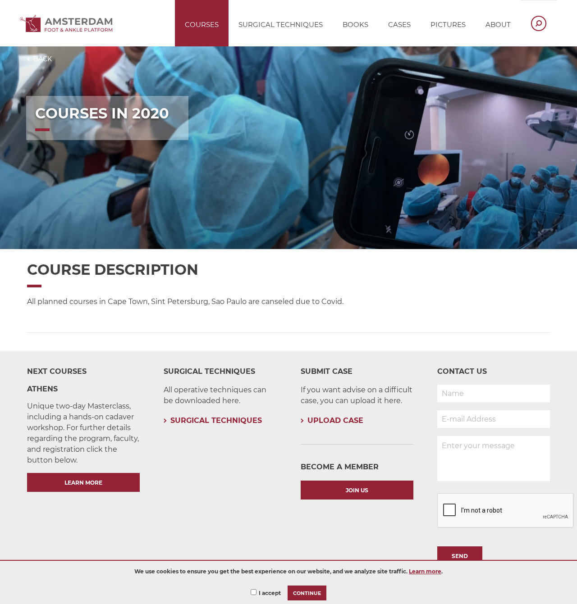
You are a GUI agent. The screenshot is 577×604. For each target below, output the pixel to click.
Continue (307, 593)
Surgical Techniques (216, 420)
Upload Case (335, 420)
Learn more (425, 571)
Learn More (83, 482)
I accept (270, 593)
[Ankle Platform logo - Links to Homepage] (69, 29)
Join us (357, 490)
